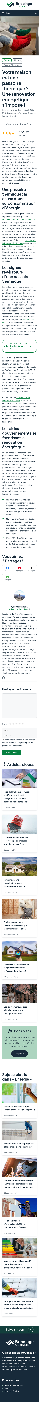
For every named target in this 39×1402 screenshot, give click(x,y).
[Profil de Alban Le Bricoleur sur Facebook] (3, 678)
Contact (7, 1388)
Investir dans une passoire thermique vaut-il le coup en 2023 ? (15, 883)
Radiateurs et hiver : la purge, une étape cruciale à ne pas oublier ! (19, 1145)
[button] (36, 13)
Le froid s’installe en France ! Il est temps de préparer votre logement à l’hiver (16, 840)
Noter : (5, 724)
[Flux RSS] (30, 1329)
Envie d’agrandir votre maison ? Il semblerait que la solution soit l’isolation (15, 925)
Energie (7, 60)
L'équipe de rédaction (13, 1385)
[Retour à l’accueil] (19, 4)
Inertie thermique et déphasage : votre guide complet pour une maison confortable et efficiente (18, 1183)
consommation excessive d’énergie (17, 219)
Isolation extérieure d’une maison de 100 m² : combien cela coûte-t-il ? (15, 1224)
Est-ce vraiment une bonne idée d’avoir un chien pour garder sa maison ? (16, 1010)
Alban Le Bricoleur (18, 609)
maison (17, 60)
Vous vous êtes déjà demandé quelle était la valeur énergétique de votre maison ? (18, 1264)
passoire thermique (12, 65)
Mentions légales (11, 1391)
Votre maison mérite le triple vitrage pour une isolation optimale (19, 1108)
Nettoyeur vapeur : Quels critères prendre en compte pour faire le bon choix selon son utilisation (19, 1304)
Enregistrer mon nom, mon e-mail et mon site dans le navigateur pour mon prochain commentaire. (18, 742)
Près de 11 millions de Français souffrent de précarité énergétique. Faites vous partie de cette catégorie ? (17, 797)
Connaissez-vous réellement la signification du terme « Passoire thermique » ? (17, 967)
